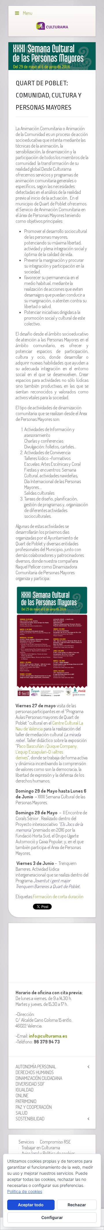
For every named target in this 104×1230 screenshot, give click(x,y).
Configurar (52, 1217)
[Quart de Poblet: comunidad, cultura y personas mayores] (52, 56)
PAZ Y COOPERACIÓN (34, 1107)
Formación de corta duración (58, 896)
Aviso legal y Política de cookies (48, 1153)
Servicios (26, 1142)
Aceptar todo (31, 1204)
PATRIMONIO (26, 1101)
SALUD (21, 1113)
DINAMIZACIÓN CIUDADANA (39, 1078)
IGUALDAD (25, 1090)
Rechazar (77, 1204)
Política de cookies (24, 1191)
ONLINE (22, 1095)
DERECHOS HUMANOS (35, 1072)
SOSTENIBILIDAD (30, 1119)
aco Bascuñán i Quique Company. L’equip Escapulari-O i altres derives (47, 752)
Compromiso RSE (55, 1142)
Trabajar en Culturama (41, 1147)
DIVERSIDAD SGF (30, 1084)
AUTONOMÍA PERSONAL (36, 1066)
